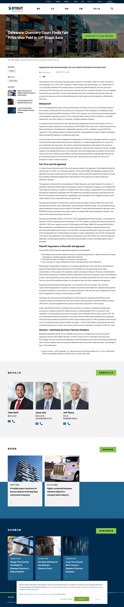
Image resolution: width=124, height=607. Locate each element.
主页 (9, 60)
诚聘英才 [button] (66, 1)
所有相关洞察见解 (106, 531)
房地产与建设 (13, 81)
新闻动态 (58, 1)
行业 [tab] (52, 9)
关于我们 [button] (48, 1)
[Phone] (14, 421)
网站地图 (11, 597)
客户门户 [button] (90, 1)
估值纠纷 (12, 71)
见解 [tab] (81, 9)
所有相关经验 (108, 450)
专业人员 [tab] (96, 9)
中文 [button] (100, 1)
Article (17, 60)
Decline (97, 599)
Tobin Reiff (46, 72)
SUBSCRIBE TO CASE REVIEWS (99, 36)
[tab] (17, 9)
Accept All (82, 599)
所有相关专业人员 (106, 373)
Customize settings (66, 599)
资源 (82, 1)
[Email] (9, 421)
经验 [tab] (66, 9)
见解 (12, 60)
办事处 (76, 1)
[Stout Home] (17, 9)
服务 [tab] (38, 9)
